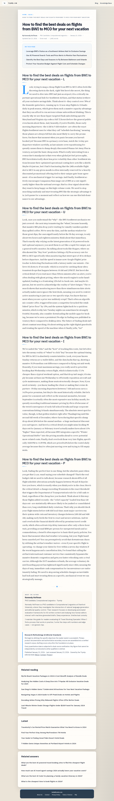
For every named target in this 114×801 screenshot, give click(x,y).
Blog (96, 3)
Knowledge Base (106, 3)
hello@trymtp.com (57, 792)
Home (24, 14)
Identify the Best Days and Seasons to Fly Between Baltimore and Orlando (56, 59)
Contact (43, 655)
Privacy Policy (56, 795)
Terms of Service (67, 795)
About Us (39, 795)
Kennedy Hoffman (30, 35)
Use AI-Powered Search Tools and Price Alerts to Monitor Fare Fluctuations (56, 55)
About (37, 655)
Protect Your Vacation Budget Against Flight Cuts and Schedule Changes (55, 64)
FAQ (76, 795)
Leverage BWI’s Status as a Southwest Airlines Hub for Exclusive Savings (56, 51)
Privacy (49, 655)
